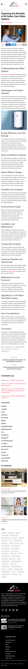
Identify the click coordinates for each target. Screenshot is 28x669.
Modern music (12, 558)
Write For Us (9, 658)
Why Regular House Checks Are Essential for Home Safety (16, 626)
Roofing (3, 452)
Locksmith (4, 443)
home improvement (6, 548)
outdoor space (13, 564)
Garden (3, 420)
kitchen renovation (16, 556)
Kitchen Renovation (7, 441)
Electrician (4, 417)
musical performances (16, 561)
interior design (13, 553)
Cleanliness (14, 538)
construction (21, 538)
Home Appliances (5, 545)
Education (4, 415)
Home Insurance (15, 548)
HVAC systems (5, 553)
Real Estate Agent (18, 569)
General (3, 423)
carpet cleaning (5, 535)
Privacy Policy (14, 663)
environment (4, 543)
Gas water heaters (6, 74)
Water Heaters (5, 351)
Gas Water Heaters (19, 347)
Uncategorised (5, 458)
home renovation (5, 551)
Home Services (14, 551)
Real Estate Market (6, 571)
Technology (4, 455)
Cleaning (4, 409)
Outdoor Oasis (5, 564)
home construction (15, 545)
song (20, 574)
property (4, 569)
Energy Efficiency (17, 540)
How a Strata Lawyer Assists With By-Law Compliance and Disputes (16, 620)
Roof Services (14, 574)
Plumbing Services (6, 446)
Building (18, 532)
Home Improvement (6, 426)
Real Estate (7, 10)
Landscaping (4, 558)
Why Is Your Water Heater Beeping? (15, 380)
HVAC (2, 432)
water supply (12, 271)
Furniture (17, 543)
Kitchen (20, 553)
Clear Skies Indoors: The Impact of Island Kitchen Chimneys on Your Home (13, 491)
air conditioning (11, 532)
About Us (7, 663)
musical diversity (5, 561)
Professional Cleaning (16, 566)
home (22, 543)
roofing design (20, 571)
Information (5, 435)
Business (3, 406)
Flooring (11, 543)
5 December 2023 (19, 22)
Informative (4, 438)
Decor (3, 412)
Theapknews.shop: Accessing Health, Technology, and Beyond (14, 520)
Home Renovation (6, 429)
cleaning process (14, 535)
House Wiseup (9, 22)
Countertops (4, 540)
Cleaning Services (6, 538)
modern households (6, 349)
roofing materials (5, 574)
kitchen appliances (6, 556)
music (18, 558)
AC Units (4, 532)
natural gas (15, 349)
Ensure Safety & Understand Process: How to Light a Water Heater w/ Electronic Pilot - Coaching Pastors (13, 390)
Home (2, 10)
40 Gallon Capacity (9, 347)
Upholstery (4, 461)
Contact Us (20, 663)
